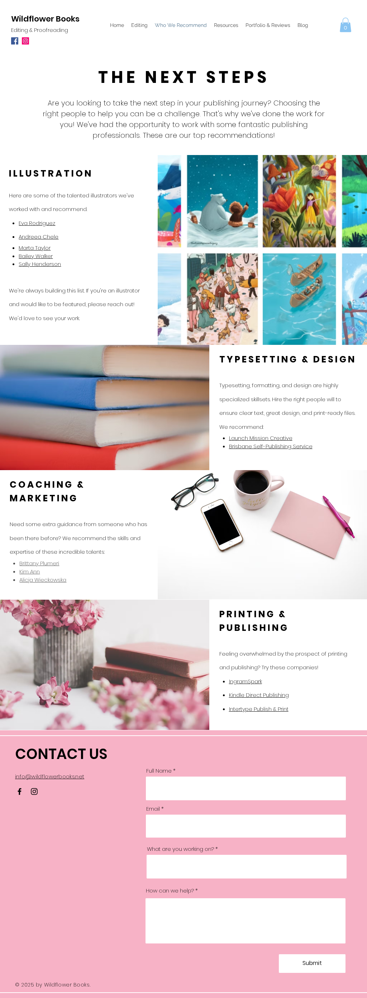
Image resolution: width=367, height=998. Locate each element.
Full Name (159, 770)
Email (153, 808)
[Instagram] (25, 40)
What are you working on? (180, 849)
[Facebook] (14, 40)
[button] (345, 25)
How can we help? (170, 890)
